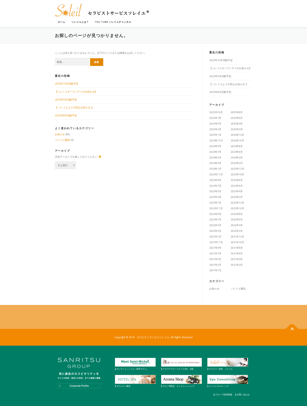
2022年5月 (215, 225)
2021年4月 (237, 259)
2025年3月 (215, 129)
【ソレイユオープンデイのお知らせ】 (76, 91)
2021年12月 (237, 236)
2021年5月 (215, 259)
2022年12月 (237, 202)
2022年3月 (215, 230)
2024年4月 (237, 157)
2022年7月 (215, 219)
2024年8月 (237, 146)
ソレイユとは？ (80, 22)
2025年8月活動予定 (66, 115)
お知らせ (60, 134)
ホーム (61, 22)
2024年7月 (215, 151)
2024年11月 (216, 140)
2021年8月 (237, 247)
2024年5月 (215, 157)
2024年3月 (215, 163)
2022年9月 (215, 214)
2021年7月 (215, 253)
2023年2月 (237, 197)
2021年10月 (237, 242)
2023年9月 (215, 180)
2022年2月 (237, 230)
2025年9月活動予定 (66, 99)
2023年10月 (237, 174)
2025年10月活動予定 (66, 83)
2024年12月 (237, 134)
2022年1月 (215, 236)
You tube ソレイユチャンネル (113, 22)
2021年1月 (215, 270)
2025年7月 (215, 118)
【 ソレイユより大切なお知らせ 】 (74, 107)
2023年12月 (237, 168)
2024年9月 (215, 146)
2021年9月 (215, 247)
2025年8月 (237, 112)
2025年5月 (215, 123)
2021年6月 (237, 253)
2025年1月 (215, 134)
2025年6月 (237, 118)
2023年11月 (216, 174)
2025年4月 (237, 123)
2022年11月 (216, 208)
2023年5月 (215, 191)
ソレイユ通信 (62, 140)
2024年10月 (237, 140)
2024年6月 (237, 151)
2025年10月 (216, 112)
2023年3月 (215, 197)
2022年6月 (237, 219)
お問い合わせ (243, 395)
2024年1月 (215, 168)
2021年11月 (216, 242)
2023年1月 (215, 202)
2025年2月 (237, 129)
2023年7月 (215, 185)
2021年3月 (215, 264)
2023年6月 (237, 185)
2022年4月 (237, 225)
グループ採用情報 (223, 395)
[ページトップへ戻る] (292, 329)
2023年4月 (237, 191)
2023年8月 (237, 180)
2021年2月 (237, 264)
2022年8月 (237, 214)
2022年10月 (237, 208)
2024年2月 (237, 163)
